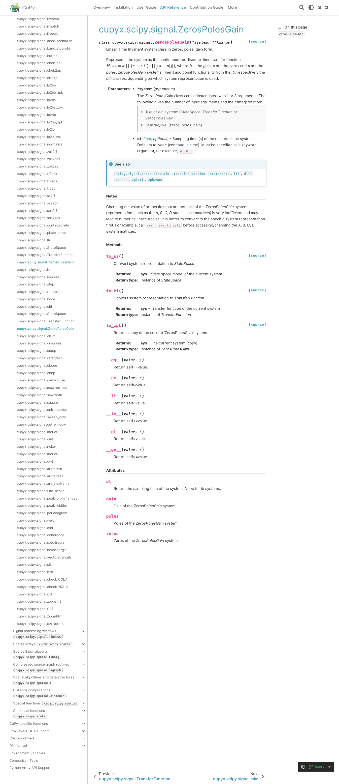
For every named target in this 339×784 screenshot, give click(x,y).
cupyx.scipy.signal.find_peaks (40, 491)
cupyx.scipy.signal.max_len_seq (42, 388)
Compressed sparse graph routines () (41, 667)
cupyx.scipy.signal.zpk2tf (37, 151)
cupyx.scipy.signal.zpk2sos (38, 159)
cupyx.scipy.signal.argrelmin (39, 469)
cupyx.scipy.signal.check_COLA (42, 579)
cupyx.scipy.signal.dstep (36, 351)
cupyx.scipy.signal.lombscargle (42, 550)
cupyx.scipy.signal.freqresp (39, 292)
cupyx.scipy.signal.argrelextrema (43, 483)
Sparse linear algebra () (37, 654)
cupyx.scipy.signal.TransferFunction (45, 255)
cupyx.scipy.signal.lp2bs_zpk (40, 107)
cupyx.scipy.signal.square (37, 402)
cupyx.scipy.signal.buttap (37, 55)
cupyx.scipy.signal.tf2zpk (37, 173)
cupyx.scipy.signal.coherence (40, 535)
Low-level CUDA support (29, 731)
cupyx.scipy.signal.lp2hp (36, 114)
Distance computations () (40, 693)
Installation (123, 7)
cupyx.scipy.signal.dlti (34, 306)
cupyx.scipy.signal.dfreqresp (40, 358)
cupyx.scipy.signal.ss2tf (36, 196)
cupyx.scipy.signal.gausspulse (41, 380)
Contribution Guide (206, 7)
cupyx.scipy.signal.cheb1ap (39, 63)
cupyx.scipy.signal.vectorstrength (44, 557)
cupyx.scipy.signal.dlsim (36, 336)
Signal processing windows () (38, 633)
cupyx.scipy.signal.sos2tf (37, 210)
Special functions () (46, 703)
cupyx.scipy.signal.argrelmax (40, 476)
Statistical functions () (30, 713)
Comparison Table (23, 760)
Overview (101, 7)
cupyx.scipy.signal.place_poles (41, 233)
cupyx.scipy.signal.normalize (40, 144)
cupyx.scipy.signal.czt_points (40, 623)
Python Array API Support (30, 768)
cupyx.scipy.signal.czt (34, 594)
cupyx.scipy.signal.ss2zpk (37, 203)
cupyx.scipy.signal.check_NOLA (42, 586)
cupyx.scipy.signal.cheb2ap (39, 70)
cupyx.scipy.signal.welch (37, 520)
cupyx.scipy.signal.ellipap (37, 78)
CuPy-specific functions (28, 723)
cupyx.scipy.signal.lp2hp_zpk (40, 122)
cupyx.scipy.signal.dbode (37, 365)
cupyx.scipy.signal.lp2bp (36, 85)
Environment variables (27, 753)
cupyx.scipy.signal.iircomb (38, 19)
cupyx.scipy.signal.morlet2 (38, 454)
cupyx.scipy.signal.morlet (37, 432)
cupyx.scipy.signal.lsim (35, 269)
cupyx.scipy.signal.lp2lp (36, 129)
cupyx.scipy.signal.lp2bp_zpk (40, 92)
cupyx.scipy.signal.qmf (35, 439)
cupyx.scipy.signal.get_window (41, 424)
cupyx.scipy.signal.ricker (36, 446)
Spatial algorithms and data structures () (43, 680)
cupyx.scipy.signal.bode (36, 299)
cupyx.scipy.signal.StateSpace (41, 247)
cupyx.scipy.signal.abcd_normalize (44, 41)
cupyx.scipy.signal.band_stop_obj (43, 48)
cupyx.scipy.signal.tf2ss (36, 188)
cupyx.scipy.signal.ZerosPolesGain (45, 262)
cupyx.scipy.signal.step (35, 284)
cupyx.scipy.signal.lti (33, 240)
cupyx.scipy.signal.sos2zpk (38, 218)
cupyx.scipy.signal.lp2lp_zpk (39, 137)
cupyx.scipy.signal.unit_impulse (42, 410)
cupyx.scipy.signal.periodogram (42, 513)
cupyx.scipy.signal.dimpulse (39, 343)
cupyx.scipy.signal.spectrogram (42, 542)
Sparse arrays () (43, 644)
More (233, 7)
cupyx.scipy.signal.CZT (35, 609)
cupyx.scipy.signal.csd (35, 528)
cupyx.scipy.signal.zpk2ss (37, 166)
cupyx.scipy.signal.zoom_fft (39, 601)
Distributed (18, 746)
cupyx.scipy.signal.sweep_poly (41, 417)
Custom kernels (21, 738)
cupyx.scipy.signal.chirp (36, 373)
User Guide (146, 7)
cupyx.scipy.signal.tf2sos (37, 181)
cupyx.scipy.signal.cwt (35, 461)
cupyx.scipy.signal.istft (35, 572)
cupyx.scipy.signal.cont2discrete (43, 225)
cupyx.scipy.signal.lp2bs (36, 100)
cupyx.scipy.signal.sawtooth (39, 395)
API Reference (173, 7)
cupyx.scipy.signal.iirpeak (37, 33)
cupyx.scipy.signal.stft (35, 564)
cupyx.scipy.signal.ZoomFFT (39, 616)
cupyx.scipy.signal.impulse (38, 277)
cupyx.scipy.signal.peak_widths (42, 505)
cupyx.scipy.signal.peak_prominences (47, 498)
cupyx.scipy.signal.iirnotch (38, 26)
